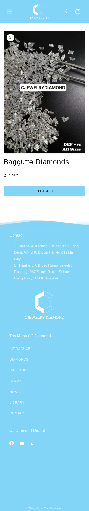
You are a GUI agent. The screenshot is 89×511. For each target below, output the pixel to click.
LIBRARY (16, 402)
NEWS (14, 392)
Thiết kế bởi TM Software (44, 508)
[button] (9, 11)
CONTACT (44, 191)
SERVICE (17, 381)
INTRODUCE (19, 349)
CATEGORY (19, 370)
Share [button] (14, 175)
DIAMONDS (18, 359)
